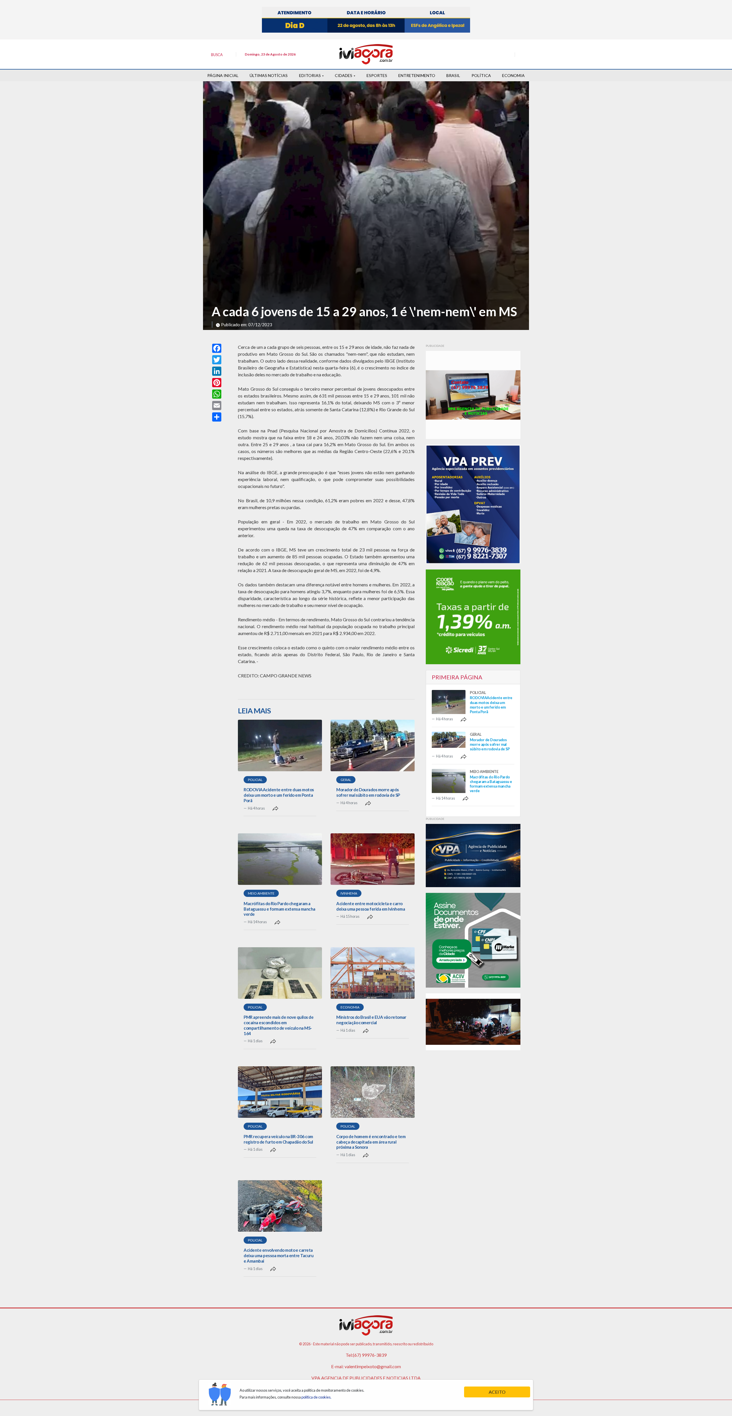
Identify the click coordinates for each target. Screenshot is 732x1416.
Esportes (377, 75)
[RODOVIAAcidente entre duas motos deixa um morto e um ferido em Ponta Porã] (280, 745)
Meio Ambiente (261, 893)
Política (481, 75)
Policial (255, 780)
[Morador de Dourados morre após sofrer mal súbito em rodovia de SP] (373, 745)
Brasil (453, 75)
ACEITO (497, 1392)
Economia (513, 75)
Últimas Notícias (269, 75)
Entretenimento (416, 75)
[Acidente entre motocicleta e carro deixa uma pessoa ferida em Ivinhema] (373, 859)
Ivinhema (349, 893)
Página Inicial (222, 75)
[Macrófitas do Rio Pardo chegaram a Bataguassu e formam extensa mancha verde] (280, 859)
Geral (346, 780)
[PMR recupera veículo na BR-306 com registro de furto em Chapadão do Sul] (280, 1092)
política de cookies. (316, 1397)
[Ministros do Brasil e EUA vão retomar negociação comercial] (373, 973)
